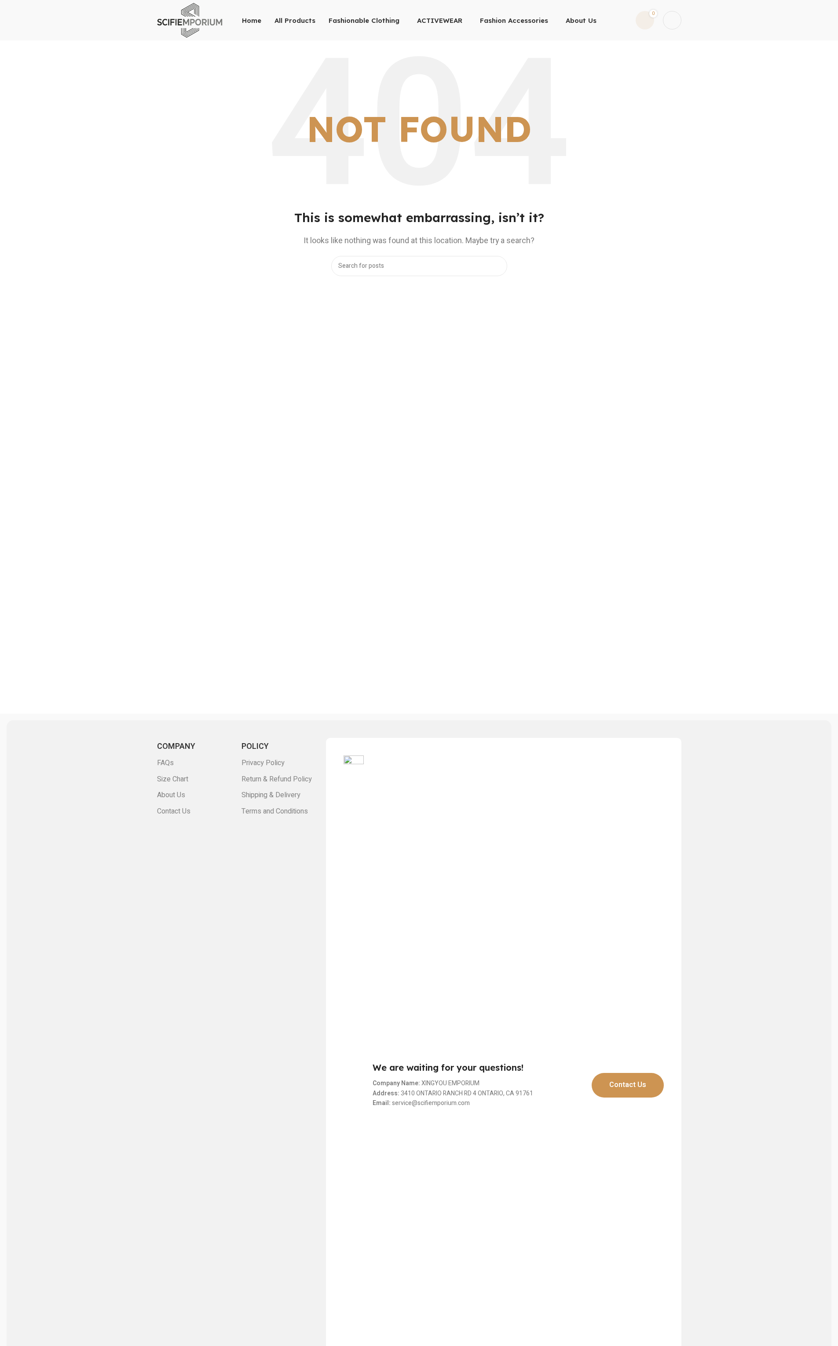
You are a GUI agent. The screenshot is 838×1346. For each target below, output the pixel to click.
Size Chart (172, 779)
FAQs (165, 763)
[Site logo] (190, 20)
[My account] (672, 20)
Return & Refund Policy (277, 779)
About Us (171, 795)
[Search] (497, 266)
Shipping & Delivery (271, 795)
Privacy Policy (263, 763)
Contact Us (173, 811)
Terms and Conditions (275, 811)
